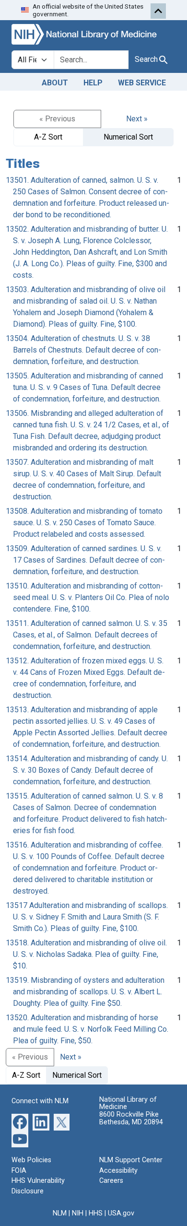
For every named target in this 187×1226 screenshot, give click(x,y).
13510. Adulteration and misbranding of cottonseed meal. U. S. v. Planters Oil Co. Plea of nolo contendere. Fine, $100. (87, 597)
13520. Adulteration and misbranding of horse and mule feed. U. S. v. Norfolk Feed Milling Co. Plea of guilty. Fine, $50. (87, 1029)
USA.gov (121, 1213)
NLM (60, 1213)
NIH (77, 1213)
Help (93, 82)
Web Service (142, 82)
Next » (137, 118)
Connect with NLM (40, 1101)
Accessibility (118, 1171)
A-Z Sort (48, 136)
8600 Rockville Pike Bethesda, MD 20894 (131, 1118)
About (55, 82)
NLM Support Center (131, 1160)
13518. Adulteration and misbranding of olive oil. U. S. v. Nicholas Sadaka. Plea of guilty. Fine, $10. (86, 954)
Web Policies (31, 1160)
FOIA (19, 1171)
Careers (111, 1181)
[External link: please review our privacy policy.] (20, 1121)
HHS (96, 1213)
